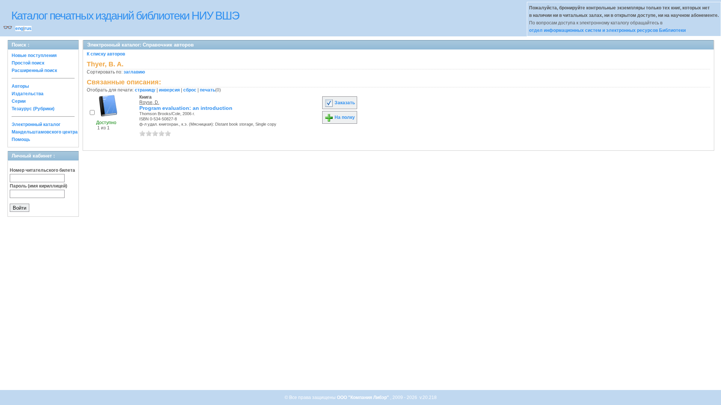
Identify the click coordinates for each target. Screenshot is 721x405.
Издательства (28, 93)
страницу (145, 90)
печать (207, 90)
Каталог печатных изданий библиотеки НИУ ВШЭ (125, 15)
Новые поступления (34, 55)
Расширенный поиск (34, 70)
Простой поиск (28, 63)
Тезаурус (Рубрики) (33, 108)
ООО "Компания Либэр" (363, 397)
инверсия (169, 90)
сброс (189, 90)
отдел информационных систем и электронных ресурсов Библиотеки (607, 30)
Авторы (20, 86)
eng (19, 28)
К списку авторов (106, 54)
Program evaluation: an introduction (185, 108)
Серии (19, 101)
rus (28, 28)
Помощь (21, 139)
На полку (344, 117)
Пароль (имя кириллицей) (38, 186)
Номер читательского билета (42, 170)
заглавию (134, 72)
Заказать (344, 102)
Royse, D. (149, 102)
